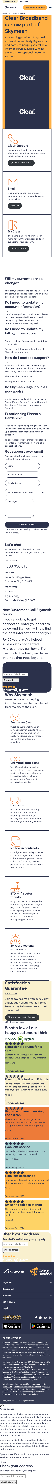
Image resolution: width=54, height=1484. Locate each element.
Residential (10, 2)
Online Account (18, 249)
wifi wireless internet (32, 1375)
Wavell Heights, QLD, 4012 (18, 1364)
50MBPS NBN (7, 1387)
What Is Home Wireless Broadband (27, 1387)
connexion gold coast (14, 1375)
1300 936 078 (16, 566)
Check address (11, 680)
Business (24, 2)
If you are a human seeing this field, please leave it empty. (26, 531)
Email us (15, 206)
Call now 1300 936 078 (21, 163)
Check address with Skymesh (35, 7)
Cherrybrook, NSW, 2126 (26, 1362)
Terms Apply (11, 994)
